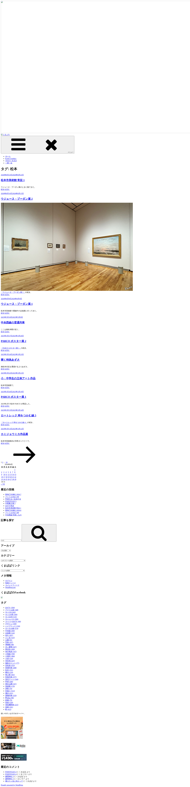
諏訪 (9, 693)
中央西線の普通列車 (13, 322)
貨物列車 (10, 695)
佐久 (9, 635)
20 (11, 477)
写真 (9, 642)
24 (4, 479)
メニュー (70, 152)
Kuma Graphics (10, 159)
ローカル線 (11, 628)
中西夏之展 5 (10, 503)
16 (6, 462)
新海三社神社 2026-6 (13, 510)
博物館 (9, 645)
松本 (9, 670)
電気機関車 (11, 705)
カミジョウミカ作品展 (14, 434)
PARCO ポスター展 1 (13, 396)
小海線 (10, 654)
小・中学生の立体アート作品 (18, 378)
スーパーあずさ (13, 621)
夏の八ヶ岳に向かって (14, 781)
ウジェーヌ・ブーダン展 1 (17, 303)
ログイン (8, 581)
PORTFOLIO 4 (10, 772)
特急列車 (10, 677)
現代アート (11, 679)
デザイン (10, 624)
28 (13, 479)
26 (9, 479)
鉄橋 (8, 700)
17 (4, 477)
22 (15, 477)
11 (6, 474)
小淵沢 (10, 656)
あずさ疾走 (9, 506)
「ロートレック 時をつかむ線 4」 (14, 422)
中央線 (10, 631)
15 (15, 474)
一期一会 (8, 163)
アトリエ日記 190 (12, 497)
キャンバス (11, 619)
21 (13, 477)
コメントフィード (12, 585)
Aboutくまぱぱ (11, 161)
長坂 (9, 702)
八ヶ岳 (10, 638)
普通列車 (10, 668)
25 (6, 479)
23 (2, 479)
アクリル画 (11, 610)
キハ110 (10, 612)
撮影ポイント (12, 663)
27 (11, 479)
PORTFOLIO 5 (10, 501)
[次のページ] (24, 462)
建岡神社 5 (9, 776)
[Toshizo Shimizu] (2, 598)
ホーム (8, 156)
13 (11, 474)
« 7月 (3, 484)
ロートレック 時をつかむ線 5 (18, 415)
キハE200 (11, 617)
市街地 (10, 661)
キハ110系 (11, 614)
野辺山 (9, 698)
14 (13, 474)
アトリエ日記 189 (12, 513)
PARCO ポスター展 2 (13, 341)
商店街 (10, 649)
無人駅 (10, 675)
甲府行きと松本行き (13, 499)
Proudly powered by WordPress (12, 785)
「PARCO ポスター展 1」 (11, 348)
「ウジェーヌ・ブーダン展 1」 (13, 292)
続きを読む (5, 189)
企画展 (10, 633)
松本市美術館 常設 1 (13, 180)
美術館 (10, 686)
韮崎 (9, 707)
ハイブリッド (12, 626)
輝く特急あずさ (10, 359)
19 (9, 477)
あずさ (10, 608)
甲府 (9, 682)
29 (15, 479)
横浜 (9, 672)
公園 (8, 640)
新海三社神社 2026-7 (13, 494)
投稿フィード (10, 583)
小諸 (9, 658)
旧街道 (10, 665)
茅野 (8, 689)
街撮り (10, 691)
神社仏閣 (10, 684)
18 (6, 477)
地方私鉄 (10, 651)
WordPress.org (10, 587)
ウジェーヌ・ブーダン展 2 (17, 198)
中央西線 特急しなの (13, 515)
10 (4, 474)
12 (9, 474)
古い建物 (10, 647)
